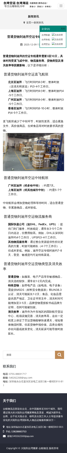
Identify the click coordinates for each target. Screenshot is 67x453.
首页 (28, 22)
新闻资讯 (38, 22)
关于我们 (9, 400)
